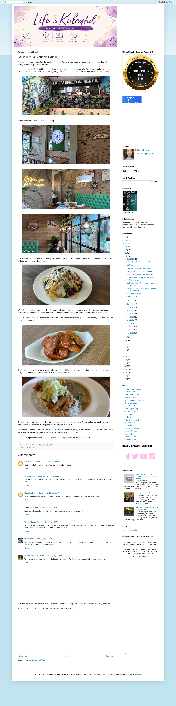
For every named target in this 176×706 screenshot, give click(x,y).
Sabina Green (29, 476)
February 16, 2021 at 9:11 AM (57, 556)
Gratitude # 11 (132, 297)
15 (126, 350)
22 (126, 250)
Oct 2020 (130, 304)
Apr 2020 (130, 323)
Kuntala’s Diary (30, 493)
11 (126, 363)
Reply (26, 469)
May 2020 (131, 320)
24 (126, 243)
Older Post (109, 656)
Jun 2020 (130, 317)
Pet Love (127, 417)
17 (126, 344)
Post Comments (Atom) (36, 660)
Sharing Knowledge (131, 428)
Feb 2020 (130, 330)
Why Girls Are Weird (32, 462)
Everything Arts (130, 392)
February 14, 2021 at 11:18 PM (46, 507)
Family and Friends (131, 395)
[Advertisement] (66, 632)
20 (126, 256)
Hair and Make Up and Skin (134, 400)
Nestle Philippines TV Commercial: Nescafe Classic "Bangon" (147, 476)
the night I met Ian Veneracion (147, 493)
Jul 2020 (130, 314)
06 (126, 379)
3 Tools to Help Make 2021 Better (139, 262)
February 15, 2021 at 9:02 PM (48, 522)
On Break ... (131, 265)
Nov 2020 (130, 301)
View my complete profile (144, 154)
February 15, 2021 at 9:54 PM (47, 539)
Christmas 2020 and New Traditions (140, 268)
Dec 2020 (130, 259)
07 (126, 376)
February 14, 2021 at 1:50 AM (52, 462)
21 (126, 253)
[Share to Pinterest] (50, 444)
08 (126, 372)
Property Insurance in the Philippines (140, 275)
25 (126, 240)
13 (126, 356)
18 (126, 340)
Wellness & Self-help (132, 439)
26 (126, 237)
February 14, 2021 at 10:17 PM (48, 493)
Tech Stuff (128, 434)
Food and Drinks (29, 447)
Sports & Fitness (130, 431)
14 (126, 353)
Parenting (128, 414)
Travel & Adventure (131, 437)
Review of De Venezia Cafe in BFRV (140, 272)
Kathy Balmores (144, 150)
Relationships (129, 423)
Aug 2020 (130, 310)
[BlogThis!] (43, 444)
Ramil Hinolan (29, 539)
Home (66, 656)
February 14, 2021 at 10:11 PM (47, 476)
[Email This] (40, 444)
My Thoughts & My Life (132, 409)
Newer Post (23, 656)
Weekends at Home (134, 294)
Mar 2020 (130, 327)
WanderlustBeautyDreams (34, 556)
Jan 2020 (130, 333)
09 (126, 369)
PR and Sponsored (131, 420)
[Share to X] (45, 444)
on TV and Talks (130, 411)
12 (126, 360)
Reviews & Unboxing (132, 425)
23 (126, 247)
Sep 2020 (130, 307)
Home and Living (130, 403)
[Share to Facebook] (48, 444)
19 (126, 337)
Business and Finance (132, 389)
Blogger (138, 675)
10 (126, 366)
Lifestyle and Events (131, 406)
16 (126, 347)
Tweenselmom (30, 522)
